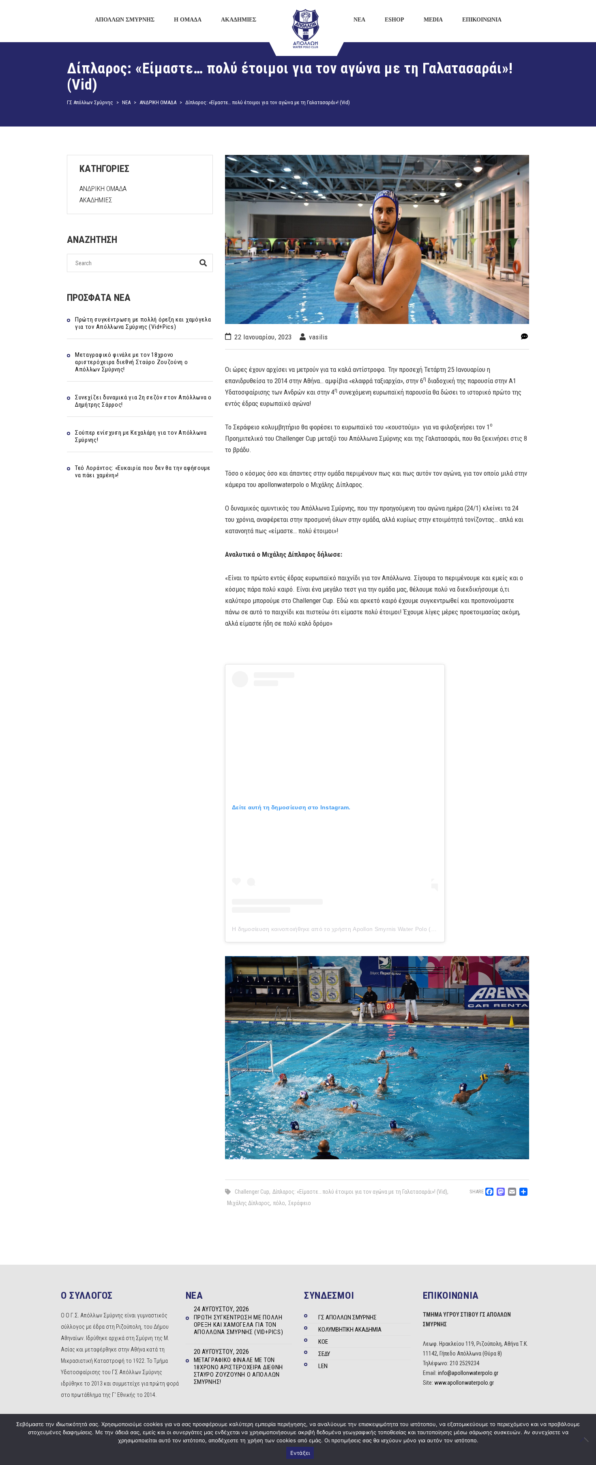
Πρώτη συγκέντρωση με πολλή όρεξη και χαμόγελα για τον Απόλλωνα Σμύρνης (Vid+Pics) (143, 323)
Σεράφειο (299, 1203)
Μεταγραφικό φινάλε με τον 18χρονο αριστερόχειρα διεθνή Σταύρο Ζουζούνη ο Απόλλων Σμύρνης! (131, 362)
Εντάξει (300, 1453)
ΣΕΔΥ (324, 1354)
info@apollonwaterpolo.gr (468, 1373)
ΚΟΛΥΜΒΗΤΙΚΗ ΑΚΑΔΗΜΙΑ (350, 1329)
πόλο (279, 1203)
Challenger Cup (252, 1191)
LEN (323, 1366)
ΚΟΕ (323, 1341)
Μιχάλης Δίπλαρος (248, 1203)
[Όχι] (586, 1439)
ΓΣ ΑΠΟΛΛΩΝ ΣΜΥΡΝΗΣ (347, 1317)
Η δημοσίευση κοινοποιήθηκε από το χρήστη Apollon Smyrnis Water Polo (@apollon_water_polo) (361, 929)
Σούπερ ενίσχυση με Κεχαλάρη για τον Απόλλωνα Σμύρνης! (141, 436)
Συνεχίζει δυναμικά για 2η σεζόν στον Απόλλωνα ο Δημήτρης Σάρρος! (143, 401)
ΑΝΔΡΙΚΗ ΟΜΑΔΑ (102, 188)
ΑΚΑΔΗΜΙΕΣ (95, 200)
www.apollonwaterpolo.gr (464, 1382)
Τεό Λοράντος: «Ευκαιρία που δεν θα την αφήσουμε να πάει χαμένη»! (142, 471)
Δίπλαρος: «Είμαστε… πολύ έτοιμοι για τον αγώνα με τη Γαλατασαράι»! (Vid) (359, 1191)
